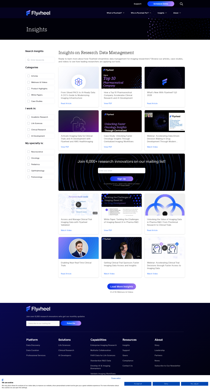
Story (157, 345)
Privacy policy (116, 378)
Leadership (160, 350)
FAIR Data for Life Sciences (102, 355)
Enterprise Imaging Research (103, 345)
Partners (158, 355)
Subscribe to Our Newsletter (167, 365)
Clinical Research (66, 350)
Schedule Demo (160, 3)
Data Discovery (33, 345)
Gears (125, 355)
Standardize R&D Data (100, 360)
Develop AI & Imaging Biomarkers (100, 367)
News (157, 360)
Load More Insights (121, 286)
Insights (126, 345)
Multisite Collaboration (100, 350)
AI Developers (64, 355)
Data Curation (32, 350)
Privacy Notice (125, 185)
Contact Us (127, 365)
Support (137, 3)
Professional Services (35, 355)
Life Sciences (64, 345)
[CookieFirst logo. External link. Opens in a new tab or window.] (3, 380)
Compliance (127, 360)
